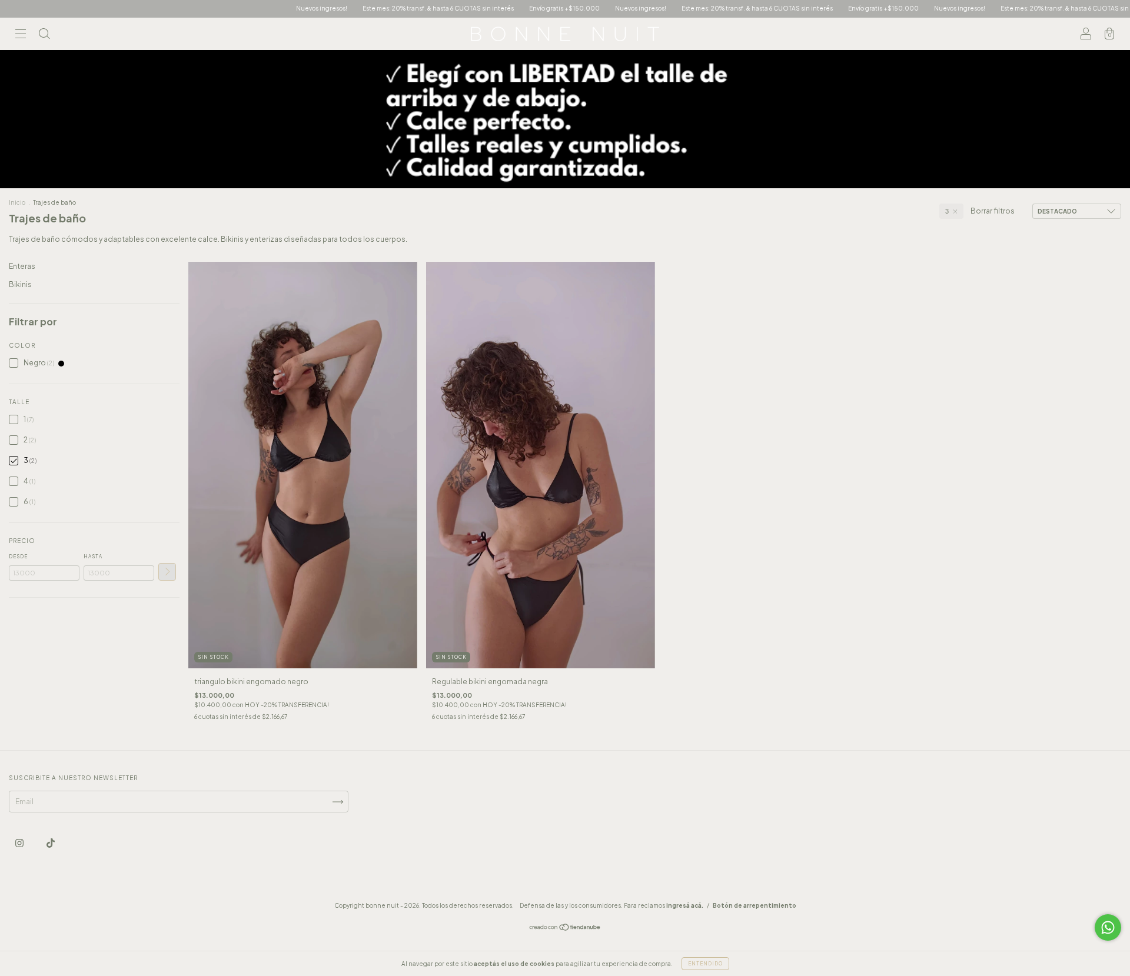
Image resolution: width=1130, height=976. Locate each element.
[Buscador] (44, 35)
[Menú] (20, 35)
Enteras (22, 266)
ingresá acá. (684, 905)
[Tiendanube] (565, 928)
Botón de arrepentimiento (754, 905)
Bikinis (20, 284)
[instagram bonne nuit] (20, 842)
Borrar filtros (993, 210)
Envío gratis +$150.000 (517, 8)
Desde (18, 556)
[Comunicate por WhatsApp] (1108, 927)
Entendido (705, 964)
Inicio (17, 202)
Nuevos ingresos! (274, 8)
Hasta (93, 556)
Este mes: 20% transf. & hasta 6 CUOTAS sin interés (390, 8)
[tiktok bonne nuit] (50, 842)
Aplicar (167, 572)
